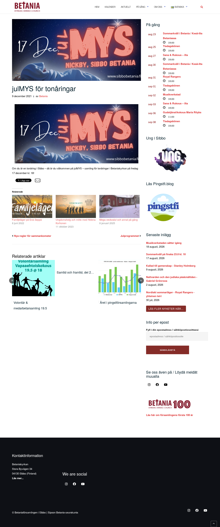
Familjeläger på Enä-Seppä (27, 219)
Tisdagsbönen (171, 46)
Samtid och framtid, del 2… (75, 272)
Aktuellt (126, 6)
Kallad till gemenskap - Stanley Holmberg (170, 266)
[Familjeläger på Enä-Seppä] (32, 206)
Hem (97, 6)
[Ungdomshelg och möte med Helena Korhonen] (76, 206)
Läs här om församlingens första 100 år (169, 415)
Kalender (110, 6)
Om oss (158, 6)
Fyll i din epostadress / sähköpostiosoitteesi (172, 329)
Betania (43, 96)
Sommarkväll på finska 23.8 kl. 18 (166, 254)
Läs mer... (18, 478)
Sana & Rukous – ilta (175, 55)
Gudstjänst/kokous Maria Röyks (182, 112)
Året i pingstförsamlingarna (118, 302)
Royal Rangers (172, 76)
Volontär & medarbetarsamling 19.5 (30, 305)
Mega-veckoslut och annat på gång (118, 219)
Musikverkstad (171, 94)
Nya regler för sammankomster (32, 236)
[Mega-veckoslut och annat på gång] (119, 206)
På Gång (140, 6)
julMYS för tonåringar (44, 88)
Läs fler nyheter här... (166, 308)
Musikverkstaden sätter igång (164, 243)
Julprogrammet (129, 236)
